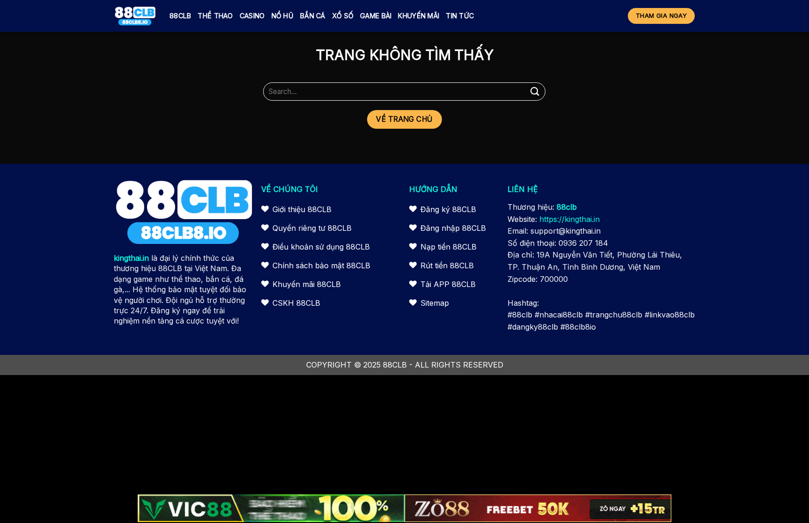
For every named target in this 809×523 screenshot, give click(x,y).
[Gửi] (534, 91)
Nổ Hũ (283, 16)
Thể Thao (215, 16)
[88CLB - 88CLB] (134, 16)
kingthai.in (131, 258)
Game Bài (375, 16)
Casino (252, 16)
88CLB (180, 16)
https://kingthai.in (569, 219)
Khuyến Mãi (418, 16)
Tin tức (460, 16)
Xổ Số (342, 16)
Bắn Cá (312, 16)
